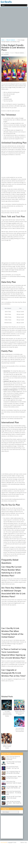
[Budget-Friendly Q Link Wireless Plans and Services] (19, 704)
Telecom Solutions (10, 40)
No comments (5, 54)
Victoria (7, 53)
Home (2, 40)
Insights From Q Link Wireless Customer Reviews (7, 746)
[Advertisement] (14, 23)
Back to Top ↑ (24, 842)
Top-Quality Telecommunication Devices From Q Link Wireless (7, 714)
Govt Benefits (6, 1)
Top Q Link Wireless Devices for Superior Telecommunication (19, 730)
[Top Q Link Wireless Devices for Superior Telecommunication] (19, 721)
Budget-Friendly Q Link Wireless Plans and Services (20, 713)
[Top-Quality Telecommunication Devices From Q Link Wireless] (7, 704)
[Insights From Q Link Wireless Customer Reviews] (7, 738)
